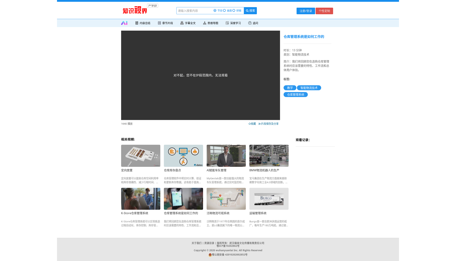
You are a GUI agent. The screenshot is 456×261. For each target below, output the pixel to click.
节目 (219, 10)
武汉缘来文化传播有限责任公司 (246, 243)
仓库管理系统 (295, 94)
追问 (255, 23)
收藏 (254, 123)
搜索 (252, 10)
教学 (290, 88)
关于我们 (197, 243)
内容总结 (145, 23)
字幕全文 (190, 23)
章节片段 (167, 23)
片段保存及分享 (270, 123)
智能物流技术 (309, 88)
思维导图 (213, 23)
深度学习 (235, 23)
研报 (238, 10)
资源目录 (209, 243)
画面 (229, 10)
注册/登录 (306, 11)
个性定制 (324, 11)
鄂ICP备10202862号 (228, 245)
